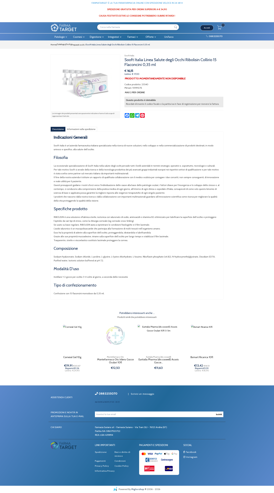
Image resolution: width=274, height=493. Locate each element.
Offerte (150, 36)
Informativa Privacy (105, 471)
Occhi (68, 44)
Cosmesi (78, 36)
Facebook (190, 452)
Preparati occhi (77, 44)
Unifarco (169, 36)
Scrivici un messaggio (142, 394)
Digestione (96, 36)
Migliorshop (137, 489)
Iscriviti (219, 414)
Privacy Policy (102, 466)
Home (53, 44)
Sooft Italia (129, 55)
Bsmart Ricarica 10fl (202, 357)
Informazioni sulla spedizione (81, 129)
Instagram (191, 457)
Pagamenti (100, 461)
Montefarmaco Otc (115, 357)
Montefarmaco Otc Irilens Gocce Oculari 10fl (115, 361)
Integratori (114, 36)
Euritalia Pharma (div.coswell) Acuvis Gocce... (159, 361)
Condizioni (120, 461)
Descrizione (58, 129)
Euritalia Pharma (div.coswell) (158, 357)
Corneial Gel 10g (72, 357)
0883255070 (215, 36)
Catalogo (61, 44)
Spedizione (101, 452)
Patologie (60, 36)
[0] (219, 28)
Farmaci (131, 36)
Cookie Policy (122, 466)
